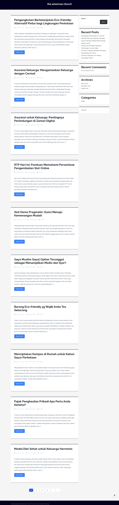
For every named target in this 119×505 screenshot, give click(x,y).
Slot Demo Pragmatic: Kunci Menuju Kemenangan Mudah (38, 213)
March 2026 (84, 83)
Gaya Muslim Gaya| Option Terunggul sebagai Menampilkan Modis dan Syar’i (40, 261)
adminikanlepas (32, 27)
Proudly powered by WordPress (19, 504)
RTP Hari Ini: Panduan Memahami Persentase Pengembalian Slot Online (44, 166)
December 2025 (85, 86)
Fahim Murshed (45, 504)
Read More (19, 52)
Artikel (41, 27)
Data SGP (83, 110)
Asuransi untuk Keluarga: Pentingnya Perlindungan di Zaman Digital (39, 119)
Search (83, 18)
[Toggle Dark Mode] (114, 495)
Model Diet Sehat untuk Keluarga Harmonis (43, 448)
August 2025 (84, 88)
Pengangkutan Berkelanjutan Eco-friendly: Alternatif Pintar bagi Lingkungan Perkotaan (43, 21)
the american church (59, 4)
